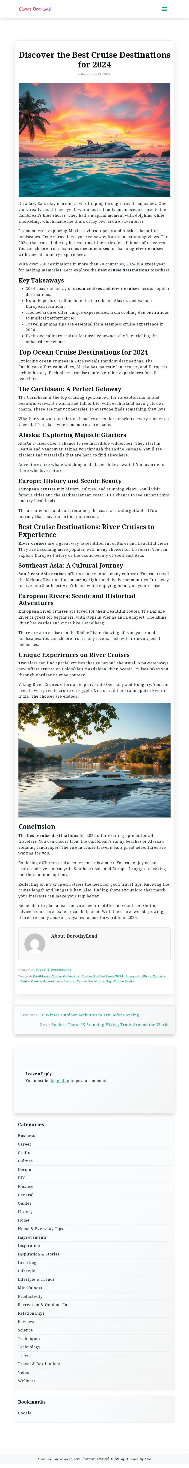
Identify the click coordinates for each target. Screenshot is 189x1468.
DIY (21, 1177)
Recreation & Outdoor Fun (44, 1304)
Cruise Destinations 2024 (103, 976)
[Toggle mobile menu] (164, 9)
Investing (27, 1262)
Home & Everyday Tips (40, 1228)
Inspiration (29, 1245)
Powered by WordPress (58, 1459)
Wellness (26, 1380)
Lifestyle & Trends (36, 1279)
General (26, 1194)
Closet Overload (35, 9)
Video (23, 1372)
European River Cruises (145, 976)
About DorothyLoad (74, 936)
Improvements (32, 1237)
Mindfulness (30, 1287)
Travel (24, 1355)
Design (24, 1169)
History (25, 1211)
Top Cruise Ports (120, 981)
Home (24, 1220)
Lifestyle (26, 1270)
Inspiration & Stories (38, 1254)
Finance (25, 1186)
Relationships (31, 1313)
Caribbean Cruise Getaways (56, 976)
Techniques (29, 1338)
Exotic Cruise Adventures (41, 981)
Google (25, 1413)
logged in (60, 1080)
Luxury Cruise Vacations (84, 981)
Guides (24, 1203)
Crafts (24, 1152)
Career (25, 1144)
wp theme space (136, 1459)
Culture (25, 1161)
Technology (29, 1346)
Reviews (26, 1321)
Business (26, 1135)
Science (25, 1330)
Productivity (30, 1296)
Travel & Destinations (53, 970)
